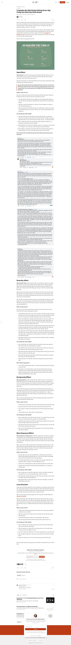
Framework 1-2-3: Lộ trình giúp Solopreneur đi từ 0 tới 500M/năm (30, 598)
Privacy (34, 637)
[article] (35, 601)
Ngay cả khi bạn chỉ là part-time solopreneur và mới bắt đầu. (27, 600)
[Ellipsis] (54, 585)
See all (18, 621)
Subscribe (62, 2)
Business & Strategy (21, 6)
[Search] (56, 2)
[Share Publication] (58, 2)
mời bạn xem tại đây (21, 496)
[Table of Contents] (1, 322)
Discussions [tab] (25, 595)
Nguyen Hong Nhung (23, 585)
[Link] (15, 72)
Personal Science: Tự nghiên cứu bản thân (27, 606)
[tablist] (21, 575)
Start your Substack (32, 640)
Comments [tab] (19, 575)
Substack (30, 642)
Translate (19, 8)
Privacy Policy (43, 632)
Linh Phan (20, 16)
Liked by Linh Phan (22, 586)
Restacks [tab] (23, 575)
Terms (37, 637)
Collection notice (42, 637)
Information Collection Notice (35, 632)
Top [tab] (17, 595)
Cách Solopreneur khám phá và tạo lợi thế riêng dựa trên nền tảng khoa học (30, 608)
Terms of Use (41, 631)
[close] (45, 614)
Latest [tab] (20, 595)
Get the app (41, 640)
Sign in (67, 2)
